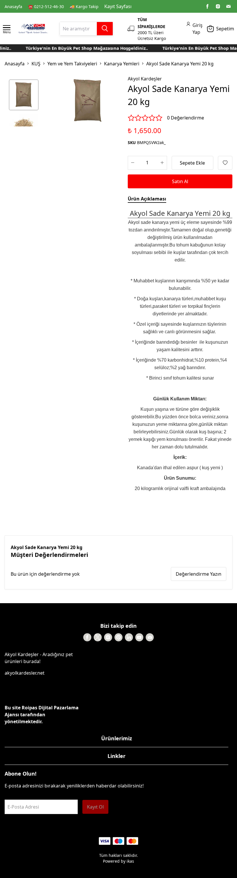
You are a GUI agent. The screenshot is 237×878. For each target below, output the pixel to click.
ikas (130, 861)
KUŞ (36, 63)
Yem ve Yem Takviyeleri (72, 63)
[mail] (228, 6)
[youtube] (139, 637)
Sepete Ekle (192, 163)
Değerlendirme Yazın (198, 574)
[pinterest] (118, 637)
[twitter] (98, 637)
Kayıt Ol (95, 807)
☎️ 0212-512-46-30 (46, 6)
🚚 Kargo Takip (84, 6)
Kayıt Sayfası (118, 6)
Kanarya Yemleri (121, 63)
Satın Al (180, 181)
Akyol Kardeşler (145, 79)
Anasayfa (13, 6)
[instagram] (218, 6)
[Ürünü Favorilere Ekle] (225, 163)
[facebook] (207, 6)
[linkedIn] (129, 637)
